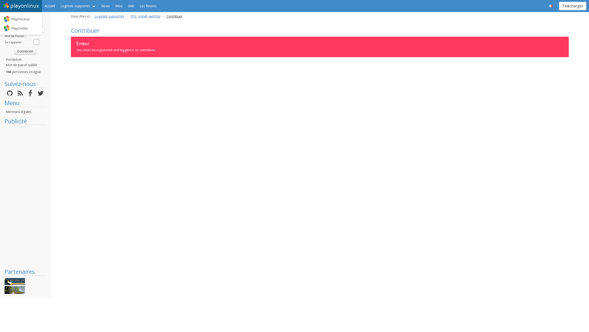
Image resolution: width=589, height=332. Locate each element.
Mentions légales (19, 112)
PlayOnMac (19, 28)
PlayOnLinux (20, 19)
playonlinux (24, 6)
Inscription (14, 59)
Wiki (131, 6)
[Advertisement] (25, 196)
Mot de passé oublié (21, 65)
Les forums (148, 6)
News (105, 6)
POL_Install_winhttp (145, 16)
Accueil (50, 6)
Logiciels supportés (75, 6)
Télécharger (572, 6)
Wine (119, 6)
